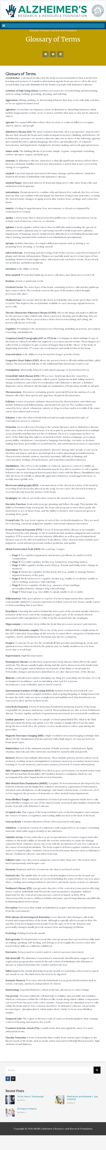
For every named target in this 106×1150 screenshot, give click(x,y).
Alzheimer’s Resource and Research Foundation (53, 30)
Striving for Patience (27, 1108)
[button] (3, 25)
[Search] (97, 1070)
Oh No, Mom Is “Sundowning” (30, 1096)
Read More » (21, 1100)
